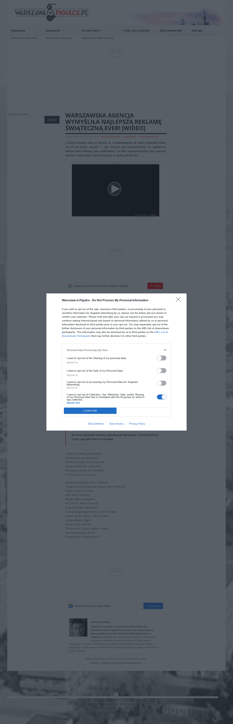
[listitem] (116, 350)
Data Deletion (96, 423)
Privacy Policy (137, 423)
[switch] (161, 358)
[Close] (179, 300)
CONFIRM (90, 410)
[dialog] (116, 362)
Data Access (116, 423)
